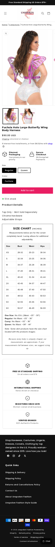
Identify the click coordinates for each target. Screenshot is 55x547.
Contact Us (11, 490)
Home (4, 25)
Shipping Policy (13, 478)
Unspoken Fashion (26, 530)
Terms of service (21, 537)
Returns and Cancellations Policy (22, 484)
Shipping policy (37, 537)
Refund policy (25, 533)
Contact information (29, 541)
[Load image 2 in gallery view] (27, 116)
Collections (14, 25)
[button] (5, 13)
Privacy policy (39, 533)
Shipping (5, 139)
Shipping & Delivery (15, 472)
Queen (24, 170)
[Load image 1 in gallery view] (10, 116)
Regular (9, 170)
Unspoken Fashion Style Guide (21, 502)
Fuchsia (9, 181)
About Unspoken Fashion (18, 496)
